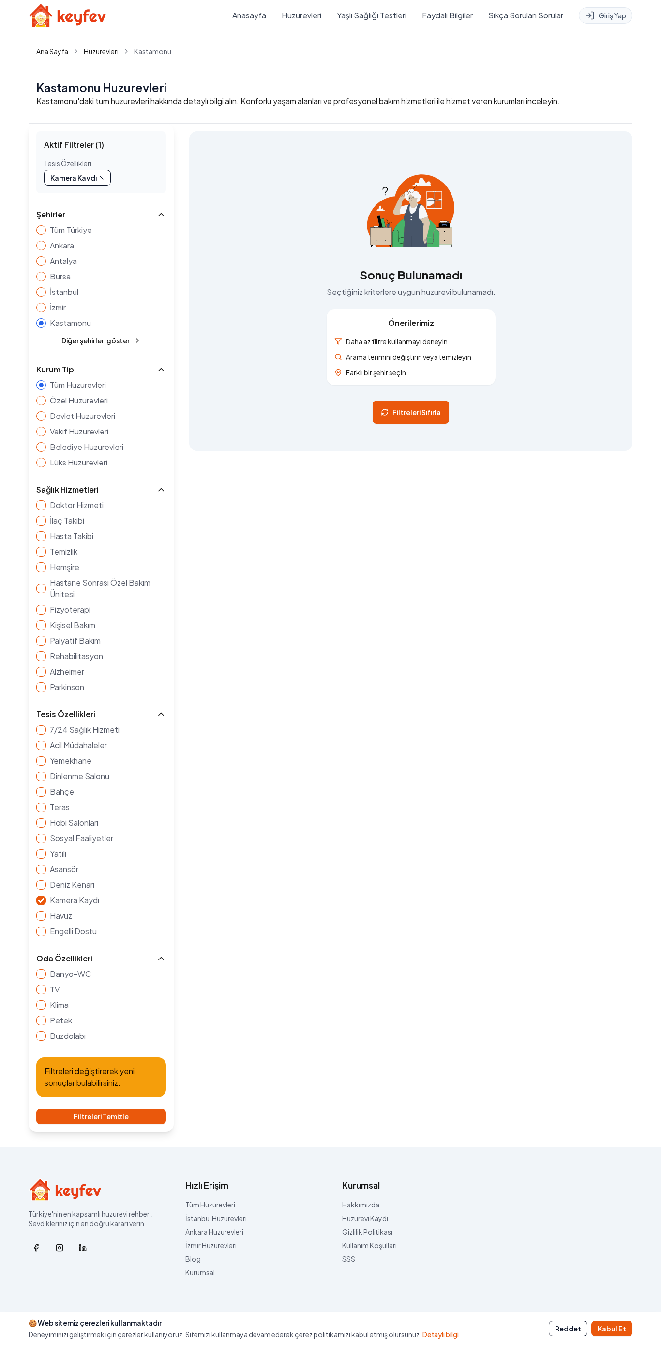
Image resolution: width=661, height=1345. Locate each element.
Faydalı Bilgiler (447, 15)
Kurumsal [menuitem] (200, 1272)
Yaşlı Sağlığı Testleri (371, 15)
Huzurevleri (301, 15)
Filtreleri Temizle (101, 1116)
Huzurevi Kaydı (365, 1218)
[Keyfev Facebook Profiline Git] (36, 1247)
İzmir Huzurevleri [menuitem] (211, 1245)
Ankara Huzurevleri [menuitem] (214, 1231)
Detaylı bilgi (440, 1334)
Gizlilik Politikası (367, 1231)
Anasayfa (249, 15)
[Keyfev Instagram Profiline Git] (59, 1247)
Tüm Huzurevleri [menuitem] (210, 1204)
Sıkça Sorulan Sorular (525, 15)
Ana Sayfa (52, 51)
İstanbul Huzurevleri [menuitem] (216, 1218)
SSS (348, 1258)
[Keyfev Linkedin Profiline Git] (82, 1247)
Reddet (568, 1328)
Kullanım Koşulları (369, 1245)
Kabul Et (612, 1328)
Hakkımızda (360, 1204)
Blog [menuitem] (193, 1258)
